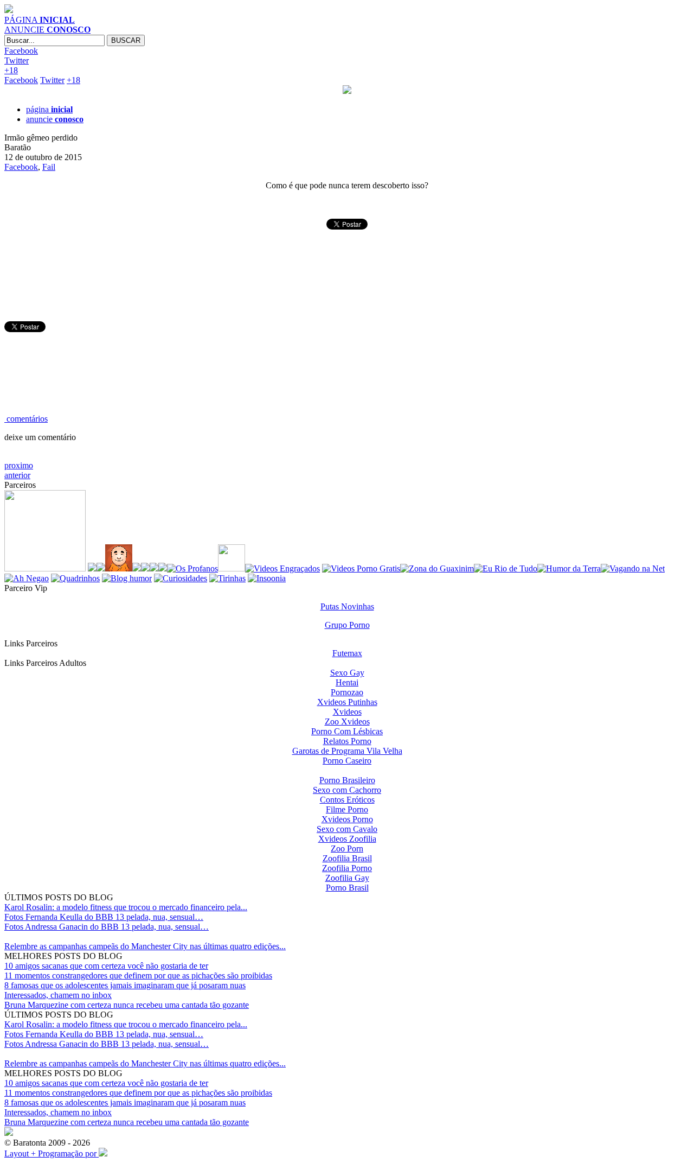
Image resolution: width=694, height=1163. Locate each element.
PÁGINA (39, 19)
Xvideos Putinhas (347, 702)
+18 (11, 70)
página (49, 109)
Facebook (21, 50)
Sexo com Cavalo (347, 829)
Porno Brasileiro (347, 780)
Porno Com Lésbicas (347, 731)
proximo (18, 465)
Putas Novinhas (347, 606)
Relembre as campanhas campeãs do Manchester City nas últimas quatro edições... (145, 946)
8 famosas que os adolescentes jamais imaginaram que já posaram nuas (125, 985)
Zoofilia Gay (347, 877)
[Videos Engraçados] (282, 568)
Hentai (347, 682)
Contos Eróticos (347, 799)
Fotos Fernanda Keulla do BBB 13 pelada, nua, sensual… (103, 916)
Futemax (347, 653)
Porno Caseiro (347, 760)
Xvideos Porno (347, 819)
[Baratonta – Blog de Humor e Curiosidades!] (8, 10)
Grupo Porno (347, 625)
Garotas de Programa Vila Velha (347, 750)
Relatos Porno (347, 741)
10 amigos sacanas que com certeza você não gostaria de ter (106, 965)
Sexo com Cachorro (347, 790)
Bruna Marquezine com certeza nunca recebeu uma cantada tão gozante (126, 1004)
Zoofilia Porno (347, 868)
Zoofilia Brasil (347, 858)
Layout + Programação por (51, 1153)
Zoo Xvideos (347, 721)
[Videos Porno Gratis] (361, 568)
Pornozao (347, 692)
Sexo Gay (347, 672)
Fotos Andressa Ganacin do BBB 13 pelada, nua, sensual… (106, 926)
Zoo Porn (347, 848)
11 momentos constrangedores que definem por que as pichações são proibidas (138, 975)
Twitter (16, 60)
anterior (17, 475)
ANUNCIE (47, 29)
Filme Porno (347, 809)
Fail (48, 166)
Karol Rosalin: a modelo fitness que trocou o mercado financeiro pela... (125, 907)
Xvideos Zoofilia (347, 838)
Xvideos (347, 711)
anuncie (54, 119)
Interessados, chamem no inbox (58, 995)
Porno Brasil (347, 887)
